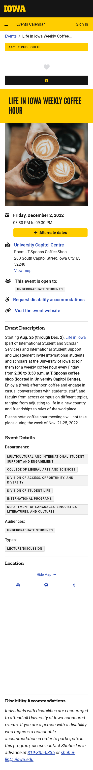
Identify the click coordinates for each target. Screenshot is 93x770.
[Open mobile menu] (6, 24)
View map (22, 270)
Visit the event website (37, 310)
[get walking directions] (75, 585)
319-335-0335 (41, 752)
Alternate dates (53, 233)
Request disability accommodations (49, 299)
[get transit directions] (47, 585)
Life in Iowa (75, 337)
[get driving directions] (19, 585)
